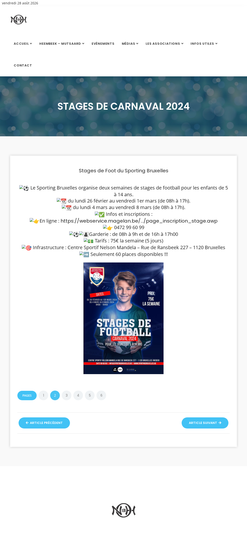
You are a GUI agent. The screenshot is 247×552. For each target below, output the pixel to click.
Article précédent (46, 423)
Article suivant (203, 423)
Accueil (21, 43)
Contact (23, 65)
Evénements (103, 43)
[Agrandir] (157, 268)
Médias (128, 43)
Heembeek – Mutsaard (60, 43)
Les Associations (163, 43)
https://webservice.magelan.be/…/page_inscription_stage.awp (139, 221)
